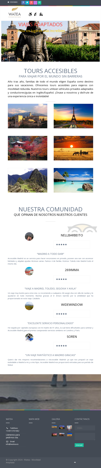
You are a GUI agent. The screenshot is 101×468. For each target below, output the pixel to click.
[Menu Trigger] (93, 4)
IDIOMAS (13, 2)
